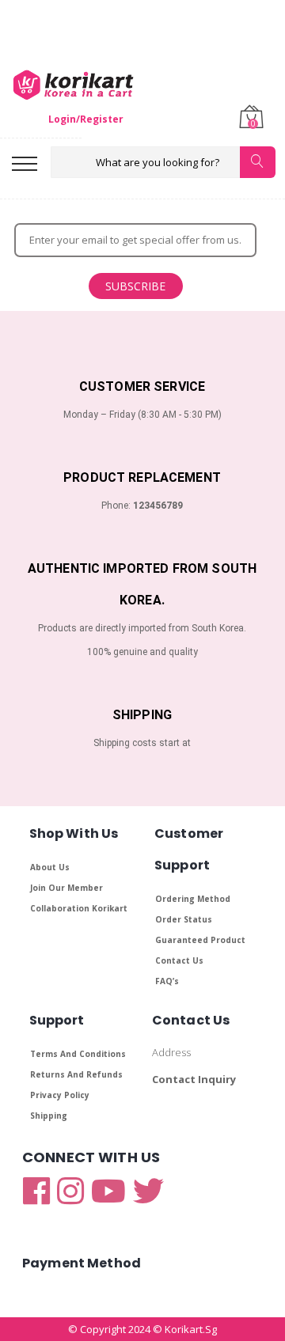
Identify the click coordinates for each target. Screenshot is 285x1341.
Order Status (183, 919)
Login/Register (86, 119)
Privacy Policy (59, 1094)
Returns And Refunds (76, 1074)
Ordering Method (192, 898)
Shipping (48, 1115)
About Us (50, 867)
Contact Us (179, 960)
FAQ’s (167, 981)
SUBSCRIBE (135, 286)
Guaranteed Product (200, 939)
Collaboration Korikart (78, 908)
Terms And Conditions (78, 1053)
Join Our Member (66, 887)
